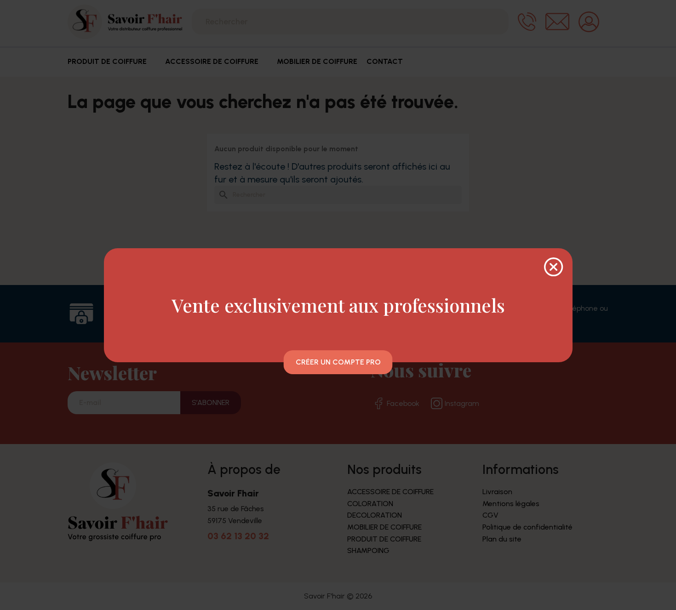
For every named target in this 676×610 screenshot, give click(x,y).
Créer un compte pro (338, 362)
